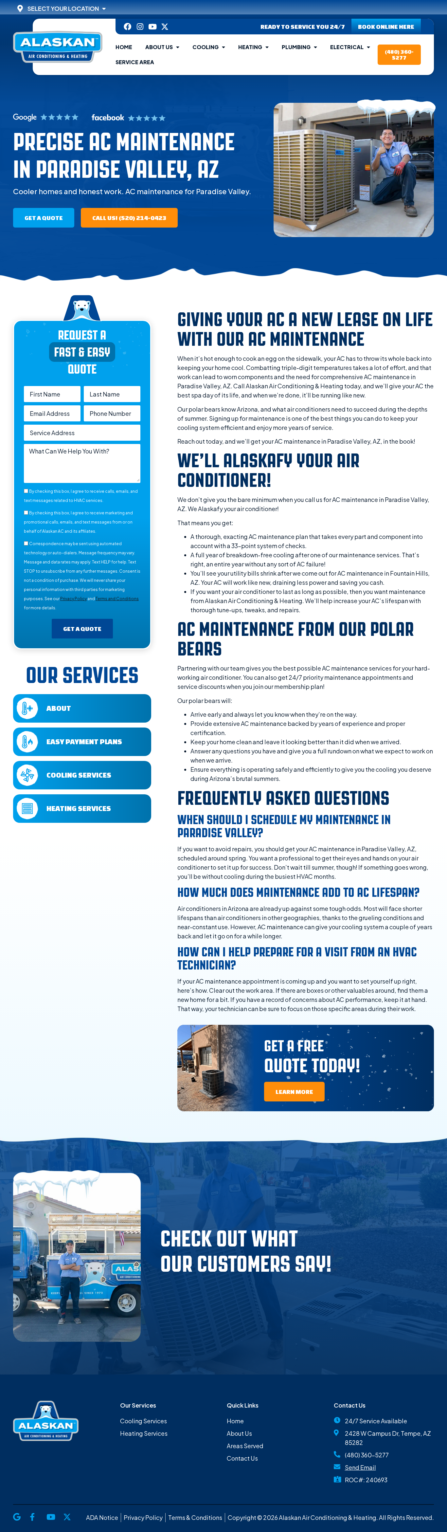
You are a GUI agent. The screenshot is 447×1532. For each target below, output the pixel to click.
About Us (159, 47)
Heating (250, 47)
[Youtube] (152, 26)
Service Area (135, 62)
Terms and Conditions (117, 598)
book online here (386, 26)
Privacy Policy (73, 598)
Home (124, 47)
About (58, 708)
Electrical (347, 47)
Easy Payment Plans (84, 741)
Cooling (205, 47)
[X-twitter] (165, 26)
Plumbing (296, 47)
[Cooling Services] (27, 775)
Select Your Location (63, 8)
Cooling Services (78, 775)
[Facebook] (127, 26)
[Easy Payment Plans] (27, 742)
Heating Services (78, 808)
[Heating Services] (27, 809)
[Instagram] (140, 26)
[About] (27, 708)
